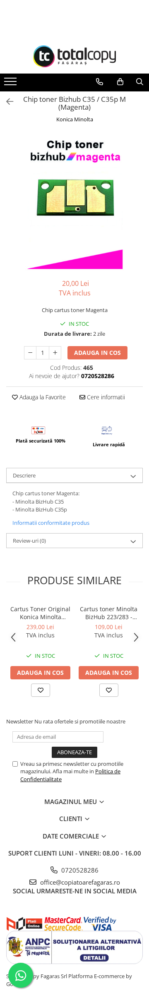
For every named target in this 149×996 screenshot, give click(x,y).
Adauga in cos (97, 353)
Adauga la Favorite (42, 397)
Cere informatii (105, 397)
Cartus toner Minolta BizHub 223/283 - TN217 (108, 613)
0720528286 (79, 870)
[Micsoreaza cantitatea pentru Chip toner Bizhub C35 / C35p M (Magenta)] (30, 352)
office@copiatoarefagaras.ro (79, 882)
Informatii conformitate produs (50, 522)
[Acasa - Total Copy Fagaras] (74, 56)
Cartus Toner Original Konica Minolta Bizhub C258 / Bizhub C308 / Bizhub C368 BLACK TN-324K (40, 613)
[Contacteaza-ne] (99, 82)
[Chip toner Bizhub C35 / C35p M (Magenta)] (74, 202)
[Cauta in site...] (139, 82)
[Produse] (11, 84)
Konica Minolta (74, 119)
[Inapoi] (6, 101)
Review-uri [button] (29, 540)
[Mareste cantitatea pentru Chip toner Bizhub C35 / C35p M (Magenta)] (55, 352)
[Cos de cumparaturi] (120, 82)
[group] (74, 202)
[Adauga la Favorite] (40, 690)
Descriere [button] (24, 475)
